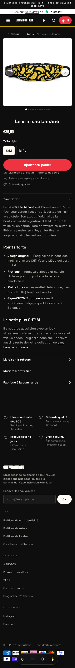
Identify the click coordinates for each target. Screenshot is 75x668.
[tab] (26, 109)
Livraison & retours (17, 359)
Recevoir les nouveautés (19, 491)
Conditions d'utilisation (18, 544)
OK (64, 499)
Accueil (31, 34)
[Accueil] (22, 659)
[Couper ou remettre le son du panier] (43, 20)
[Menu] (7, 20)
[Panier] (52, 659)
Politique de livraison (16, 536)
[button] (7, 121)
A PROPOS (9, 564)
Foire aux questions (16, 572)
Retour (15, 34)
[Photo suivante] (65, 72)
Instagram (9, 616)
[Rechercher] (53, 20)
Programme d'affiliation (18, 596)
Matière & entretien (17, 371)
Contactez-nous (14, 588)
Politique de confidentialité (20, 520)
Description (11, 199)
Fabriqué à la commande (20, 382)
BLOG (6, 580)
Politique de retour (15, 528)
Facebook (9, 624)
